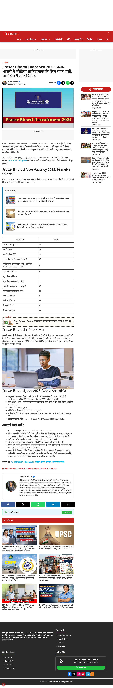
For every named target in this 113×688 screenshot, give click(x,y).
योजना (99, 39)
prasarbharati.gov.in (18, 161)
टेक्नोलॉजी (58, 39)
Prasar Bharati (9, 468)
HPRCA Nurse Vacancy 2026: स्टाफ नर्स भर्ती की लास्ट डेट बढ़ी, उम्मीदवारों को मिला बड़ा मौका (56, 606)
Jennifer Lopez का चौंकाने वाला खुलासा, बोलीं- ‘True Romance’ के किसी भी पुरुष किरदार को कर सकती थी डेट (101, 133)
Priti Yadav (14, 82)
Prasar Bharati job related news (26, 468)
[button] (107, 39)
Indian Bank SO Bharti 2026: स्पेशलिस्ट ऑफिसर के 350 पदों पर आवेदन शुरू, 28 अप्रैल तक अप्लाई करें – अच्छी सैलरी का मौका (18, 549)
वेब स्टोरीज (79, 39)
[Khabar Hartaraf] (11, 34)
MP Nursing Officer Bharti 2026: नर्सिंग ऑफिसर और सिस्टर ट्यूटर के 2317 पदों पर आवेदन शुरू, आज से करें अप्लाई (18, 607)
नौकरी (6, 63)
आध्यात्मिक (29, 39)
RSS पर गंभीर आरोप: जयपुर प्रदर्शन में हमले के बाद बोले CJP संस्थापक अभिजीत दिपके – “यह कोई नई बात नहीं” (100, 147)
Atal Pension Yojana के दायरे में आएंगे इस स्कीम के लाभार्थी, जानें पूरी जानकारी (42, 322)
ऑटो (68, 39)
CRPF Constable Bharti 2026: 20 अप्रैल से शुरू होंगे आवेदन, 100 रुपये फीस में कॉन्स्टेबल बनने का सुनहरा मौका (18, 578)
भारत (19, 39)
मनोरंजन (44, 39)
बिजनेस (89, 39)
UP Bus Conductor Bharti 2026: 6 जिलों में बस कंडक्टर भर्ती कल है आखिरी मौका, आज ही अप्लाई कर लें (56, 578)
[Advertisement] (56, 15)
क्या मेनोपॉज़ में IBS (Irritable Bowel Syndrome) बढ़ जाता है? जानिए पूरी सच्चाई (101, 176)
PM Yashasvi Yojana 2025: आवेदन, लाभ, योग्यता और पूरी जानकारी (38, 462)
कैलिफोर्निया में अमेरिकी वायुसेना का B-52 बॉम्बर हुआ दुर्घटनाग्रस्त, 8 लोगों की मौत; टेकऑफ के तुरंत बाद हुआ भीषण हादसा (100, 162)
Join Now (67, 512)
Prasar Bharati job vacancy (47, 468)
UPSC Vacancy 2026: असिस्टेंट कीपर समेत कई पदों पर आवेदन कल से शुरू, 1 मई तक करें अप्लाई (56, 548)
